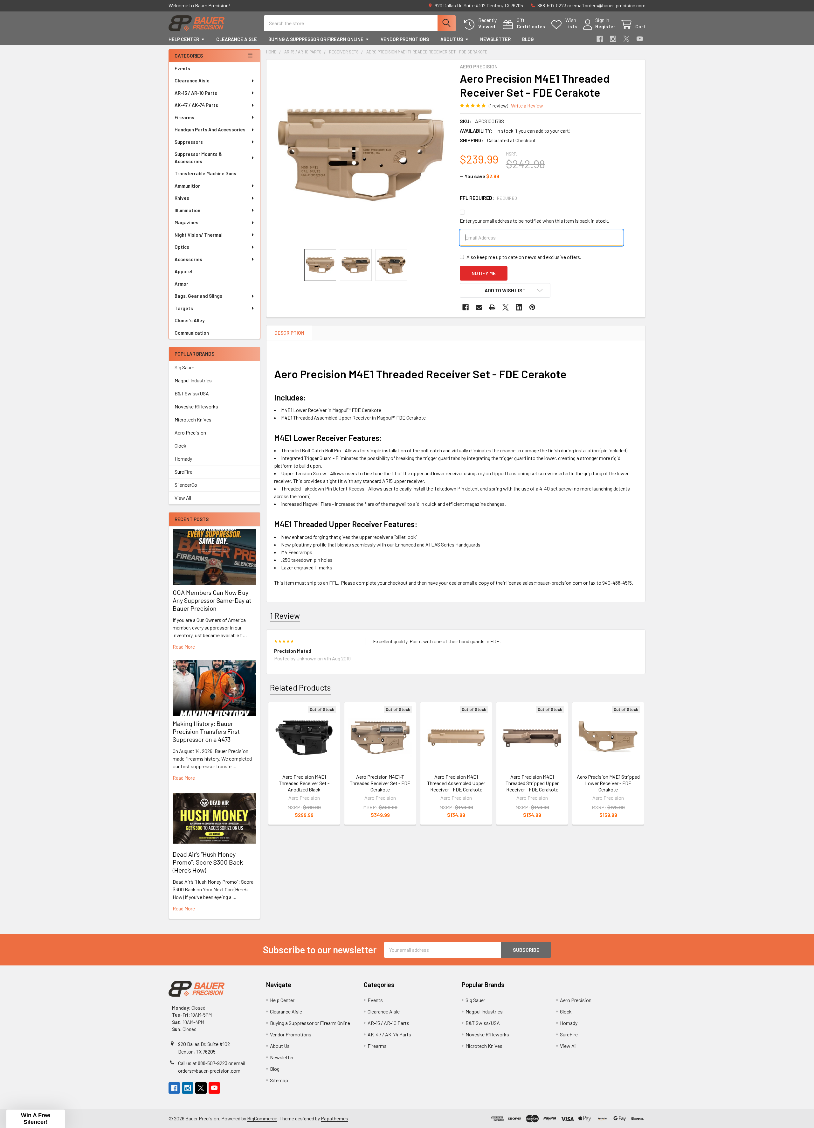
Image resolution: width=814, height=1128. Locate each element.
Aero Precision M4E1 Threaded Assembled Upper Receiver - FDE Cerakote (456, 783)
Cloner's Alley (189, 320)
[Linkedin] (519, 307)
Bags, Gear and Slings (198, 296)
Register (605, 26)
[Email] (479, 307)
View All (183, 498)
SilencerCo (186, 485)
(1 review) (498, 105)
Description (289, 333)
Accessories (188, 259)
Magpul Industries (193, 380)
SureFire (183, 472)
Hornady (183, 459)
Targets (184, 308)
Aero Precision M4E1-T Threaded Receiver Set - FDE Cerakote (380, 783)
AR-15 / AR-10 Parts (196, 93)
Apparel (183, 271)
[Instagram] (613, 39)
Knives (182, 198)
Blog (528, 39)
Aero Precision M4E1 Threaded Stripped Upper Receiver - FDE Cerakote (532, 783)
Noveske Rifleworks (196, 406)
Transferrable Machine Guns (205, 173)
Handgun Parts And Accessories (210, 129)
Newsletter (495, 39)
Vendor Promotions (405, 39)
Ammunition (188, 186)
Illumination (187, 210)
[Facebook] (599, 39)
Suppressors (189, 142)
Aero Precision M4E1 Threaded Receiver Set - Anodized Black (304, 783)
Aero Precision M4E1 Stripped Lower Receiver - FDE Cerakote (608, 783)
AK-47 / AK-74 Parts (196, 105)
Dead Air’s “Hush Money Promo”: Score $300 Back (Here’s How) (208, 862)
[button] (505, 290)
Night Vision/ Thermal (199, 235)
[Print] (492, 307)
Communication (192, 333)
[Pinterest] (532, 307)
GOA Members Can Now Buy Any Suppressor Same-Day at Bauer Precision (212, 600)
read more (184, 647)
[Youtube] (639, 39)
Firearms (184, 117)
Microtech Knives (193, 419)
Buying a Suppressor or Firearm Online (315, 39)
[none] (361, 154)
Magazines (186, 222)
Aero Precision (190, 432)
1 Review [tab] (285, 615)
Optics (182, 247)
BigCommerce (262, 1118)
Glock (180, 445)
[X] (626, 39)
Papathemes (334, 1118)
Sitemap (279, 1080)
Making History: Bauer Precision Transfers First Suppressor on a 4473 (206, 731)
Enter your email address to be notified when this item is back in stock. (534, 221)
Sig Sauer (184, 367)
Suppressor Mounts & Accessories (198, 157)
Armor (181, 284)
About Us (451, 39)
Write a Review (527, 105)
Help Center (184, 39)
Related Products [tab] (300, 687)
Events (182, 68)
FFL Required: (488, 198)
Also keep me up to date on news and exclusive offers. (523, 257)
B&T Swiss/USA (192, 393)
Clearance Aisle (236, 39)
